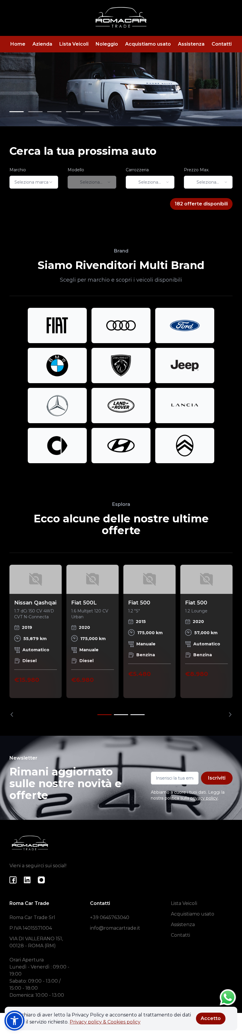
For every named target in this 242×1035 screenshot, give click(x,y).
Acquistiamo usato (148, 44)
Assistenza (191, 44)
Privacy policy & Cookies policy (105, 1022)
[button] (14, 1020)
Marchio (17, 169)
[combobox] (33, 182)
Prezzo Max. (196, 169)
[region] (121, 641)
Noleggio (107, 44)
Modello (76, 169)
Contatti (222, 44)
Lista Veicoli (74, 44)
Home (17, 44)
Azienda (42, 44)
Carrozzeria (137, 169)
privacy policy (204, 798)
